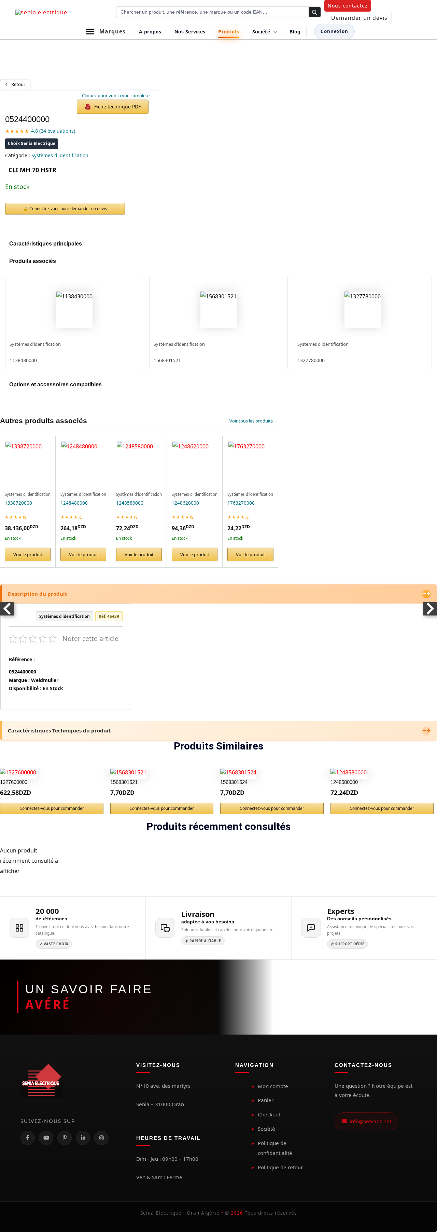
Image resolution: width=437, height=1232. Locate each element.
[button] (347, 6)
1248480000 (74, 503)
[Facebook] (27, 1138)
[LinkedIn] (83, 1138)
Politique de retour (280, 1167)
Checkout (269, 1114)
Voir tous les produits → (253, 421)
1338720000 (18, 503)
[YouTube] (46, 1138)
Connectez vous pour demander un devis (68, 208)
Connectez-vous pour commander (51, 808)
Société (266, 1128)
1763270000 (241, 503)
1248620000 (185, 503)
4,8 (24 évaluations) (53, 131)
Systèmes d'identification (59, 155)
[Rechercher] (315, 12)
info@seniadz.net (369, 1121)
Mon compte (273, 1086)
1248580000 (129, 503)
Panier (265, 1100)
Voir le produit (27, 554)
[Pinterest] (64, 1138)
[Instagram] (101, 1138)
